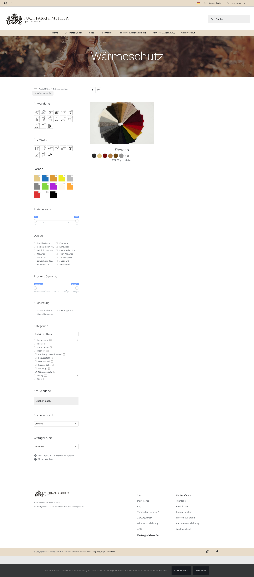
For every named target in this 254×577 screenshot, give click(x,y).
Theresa (121, 149)
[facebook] (217, 551)
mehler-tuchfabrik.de (82, 552)
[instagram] (207, 551)
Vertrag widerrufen (148, 535)
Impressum (98, 552)
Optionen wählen (114, 124)
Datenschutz (109, 552)
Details (134, 124)
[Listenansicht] (98, 90)
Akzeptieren (181, 570)
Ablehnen (200, 570)
